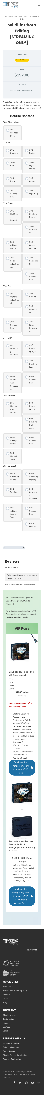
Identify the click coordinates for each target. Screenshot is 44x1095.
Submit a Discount (11, 1047)
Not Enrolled (22, 60)
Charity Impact (9, 1015)
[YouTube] (32, 1082)
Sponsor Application (12, 1059)
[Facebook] (14, 1082)
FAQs (5, 1002)
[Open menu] (39, 5)
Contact (6, 1027)
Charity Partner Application (15, 1055)
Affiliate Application (12, 1043)
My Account (8, 986)
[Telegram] (38, 1082)
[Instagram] (26, 1082)
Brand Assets (9, 1051)
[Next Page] (23, 548)
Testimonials (8, 1019)
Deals (5, 998)
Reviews (7, 994)
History (6, 1023)
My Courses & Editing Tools (15, 990)
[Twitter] (20, 1082)
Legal (5, 1031)
